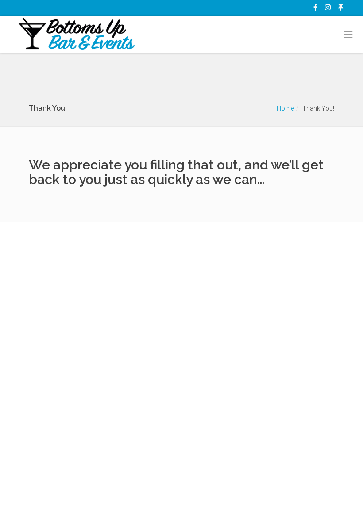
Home (285, 108)
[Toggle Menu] (348, 35)
